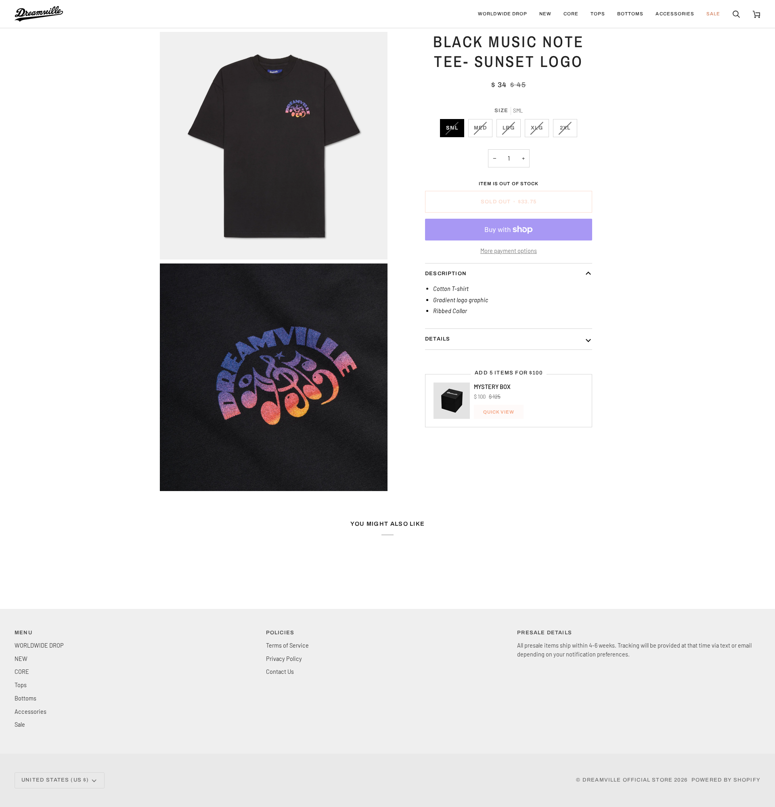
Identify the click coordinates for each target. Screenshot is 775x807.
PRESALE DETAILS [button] (544, 633)
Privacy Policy (284, 658)
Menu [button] (23, 633)
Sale (20, 724)
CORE (22, 671)
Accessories (30, 711)
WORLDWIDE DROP (39, 645)
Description (446, 273)
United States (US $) (55, 780)
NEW (21, 658)
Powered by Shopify (725, 780)
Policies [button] (280, 633)
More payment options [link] (508, 250)
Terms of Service (287, 645)
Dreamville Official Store (627, 780)
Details (437, 339)
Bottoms (25, 698)
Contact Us (280, 671)
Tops (21, 684)
